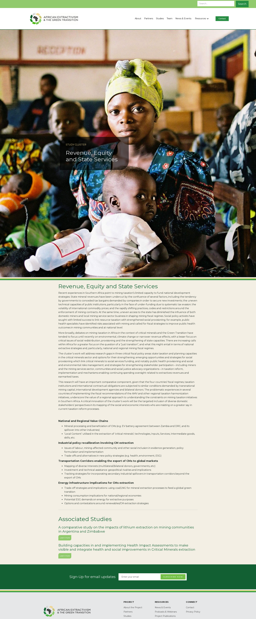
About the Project (133, 607)
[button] (203, 18)
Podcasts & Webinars (166, 611)
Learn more (65, 538)
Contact (190, 607)
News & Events (163, 607)
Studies (127, 616)
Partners (128, 611)
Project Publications (165, 616)
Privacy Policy (193, 611)
